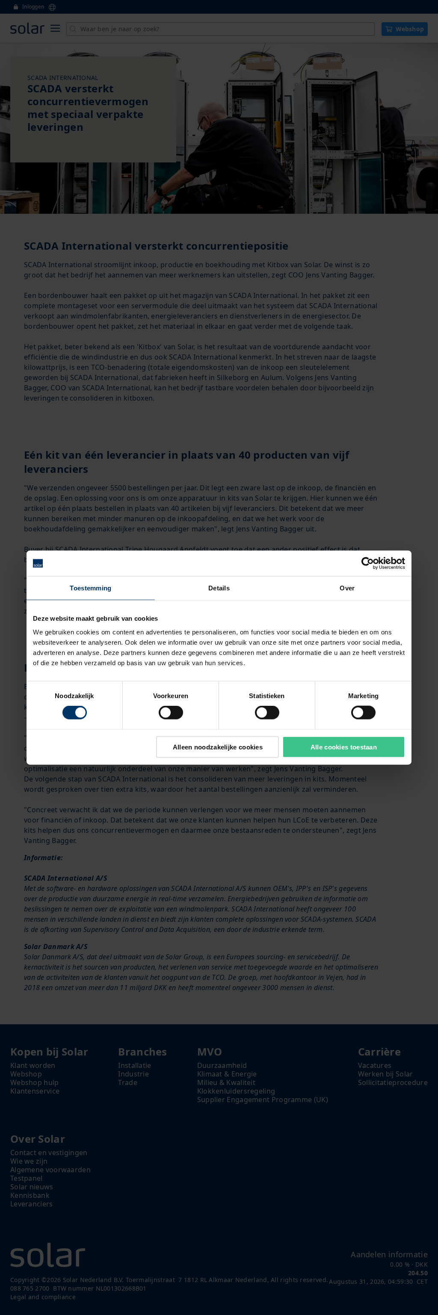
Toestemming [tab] (90, 588)
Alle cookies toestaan (344, 746)
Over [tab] (347, 588)
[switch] (171, 712)
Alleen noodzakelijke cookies (218, 746)
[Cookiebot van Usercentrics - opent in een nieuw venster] (367, 563)
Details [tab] (219, 588)
